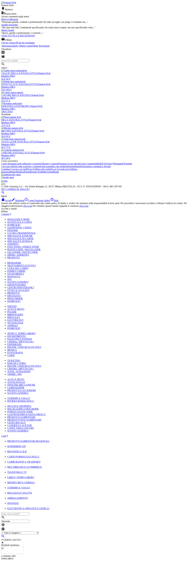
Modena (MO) (8, 76)
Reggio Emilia (37, 172)
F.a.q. (54, 169)
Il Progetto (127, 163)
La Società (105, 166)
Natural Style (44, 73)
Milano (12, 172)
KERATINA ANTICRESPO (15, 106)
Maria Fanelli (7, 30)
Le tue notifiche (60, 166)
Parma (27, 172)
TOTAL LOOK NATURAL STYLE (19, 141)
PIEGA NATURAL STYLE (15, 120)
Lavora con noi (19, 169)
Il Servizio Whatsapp (112, 163)
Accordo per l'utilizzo (67, 169)
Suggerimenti (74, 166)
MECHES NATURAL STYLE (16, 130)
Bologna (5, 172)
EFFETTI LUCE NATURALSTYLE (19, 84)
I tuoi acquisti (46, 166)
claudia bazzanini (9, 24)
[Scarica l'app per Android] (11, 174)
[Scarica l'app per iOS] (7, 177)
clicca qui (27, 206)
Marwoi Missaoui (9, 19)
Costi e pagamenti (88, 163)
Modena (20, 172)
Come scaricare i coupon (28, 166)
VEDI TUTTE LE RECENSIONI (18, 35)
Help (99, 163)
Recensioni (44, 46)
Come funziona (8, 163)
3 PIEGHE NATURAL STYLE (16, 152)
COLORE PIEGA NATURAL (16, 95)
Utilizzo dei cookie (42, 169)
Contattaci (6, 169)
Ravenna (48, 172)
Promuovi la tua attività (69, 163)
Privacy (29, 169)
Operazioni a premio (90, 166)
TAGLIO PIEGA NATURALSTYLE (19, 73)
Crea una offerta (9, 166)
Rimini (55, 172)
